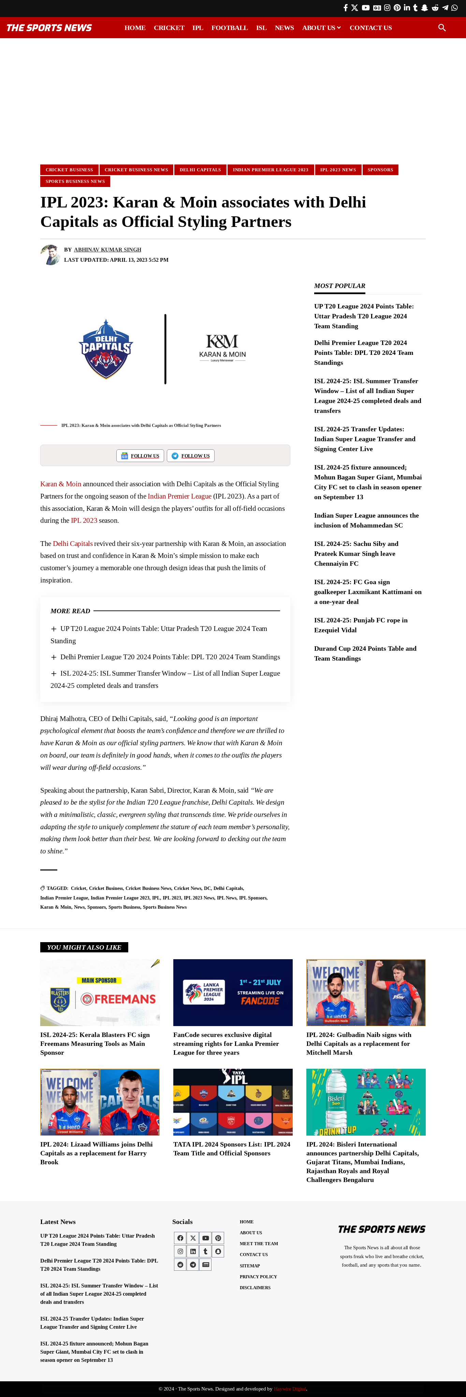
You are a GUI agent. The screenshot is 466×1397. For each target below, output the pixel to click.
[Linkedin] (193, 1251)
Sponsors (380, 169)
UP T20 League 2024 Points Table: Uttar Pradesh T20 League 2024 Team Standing (364, 316)
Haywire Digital (290, 1389)
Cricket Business (69, 169)
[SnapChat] (424, 8)
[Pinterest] (397, 8)
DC (207, 888)
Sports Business (124, 907)
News (79, 907)
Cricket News (187, 888)
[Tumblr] (415, 8)
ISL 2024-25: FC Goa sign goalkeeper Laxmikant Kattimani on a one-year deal (368, 591)
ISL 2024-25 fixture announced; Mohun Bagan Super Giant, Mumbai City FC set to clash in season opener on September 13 (94, 1352)
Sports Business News (75, 181)
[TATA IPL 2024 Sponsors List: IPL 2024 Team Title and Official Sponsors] (233, 1102)
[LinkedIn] (407, 8)
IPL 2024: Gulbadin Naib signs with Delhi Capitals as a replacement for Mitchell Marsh (358, 1043)
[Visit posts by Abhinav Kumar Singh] (50, 255)
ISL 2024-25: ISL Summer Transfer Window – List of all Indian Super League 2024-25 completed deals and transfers (99, 1294)
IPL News (226, 898)
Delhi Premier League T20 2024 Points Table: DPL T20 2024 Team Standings (170, 657)
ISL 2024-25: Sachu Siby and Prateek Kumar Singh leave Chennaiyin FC (356, 553)
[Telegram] (445, 8)
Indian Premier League (180, 496)
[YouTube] (366, 8)
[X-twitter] (193, 1238)
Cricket (78, 888)
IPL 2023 (84, 520)
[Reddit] (435, 8)
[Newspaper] (205, 1264)
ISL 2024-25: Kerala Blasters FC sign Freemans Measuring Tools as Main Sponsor (95, 1043)
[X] (354, 8)
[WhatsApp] (454, 8)
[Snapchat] (218, 1251)
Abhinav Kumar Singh (107, 250)
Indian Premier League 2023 (271, 169)
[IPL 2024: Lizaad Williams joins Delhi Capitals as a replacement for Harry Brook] (100, 1102)
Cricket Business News (136, 169)
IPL (156, 898)
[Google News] (377, 8)
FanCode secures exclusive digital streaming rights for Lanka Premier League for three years (226, 1043)
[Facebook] (346, 8)
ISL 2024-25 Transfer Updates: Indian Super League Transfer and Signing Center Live (365, 438)
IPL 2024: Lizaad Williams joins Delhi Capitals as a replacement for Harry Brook (96, 1153)
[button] (442, 27)
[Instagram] (387, 8)
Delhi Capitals (200, 169)
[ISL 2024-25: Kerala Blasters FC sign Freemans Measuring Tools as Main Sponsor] (100, 992)
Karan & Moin (60, 484)
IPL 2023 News (338, 169)
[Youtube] (205, 1238)
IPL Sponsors (252, 898)
